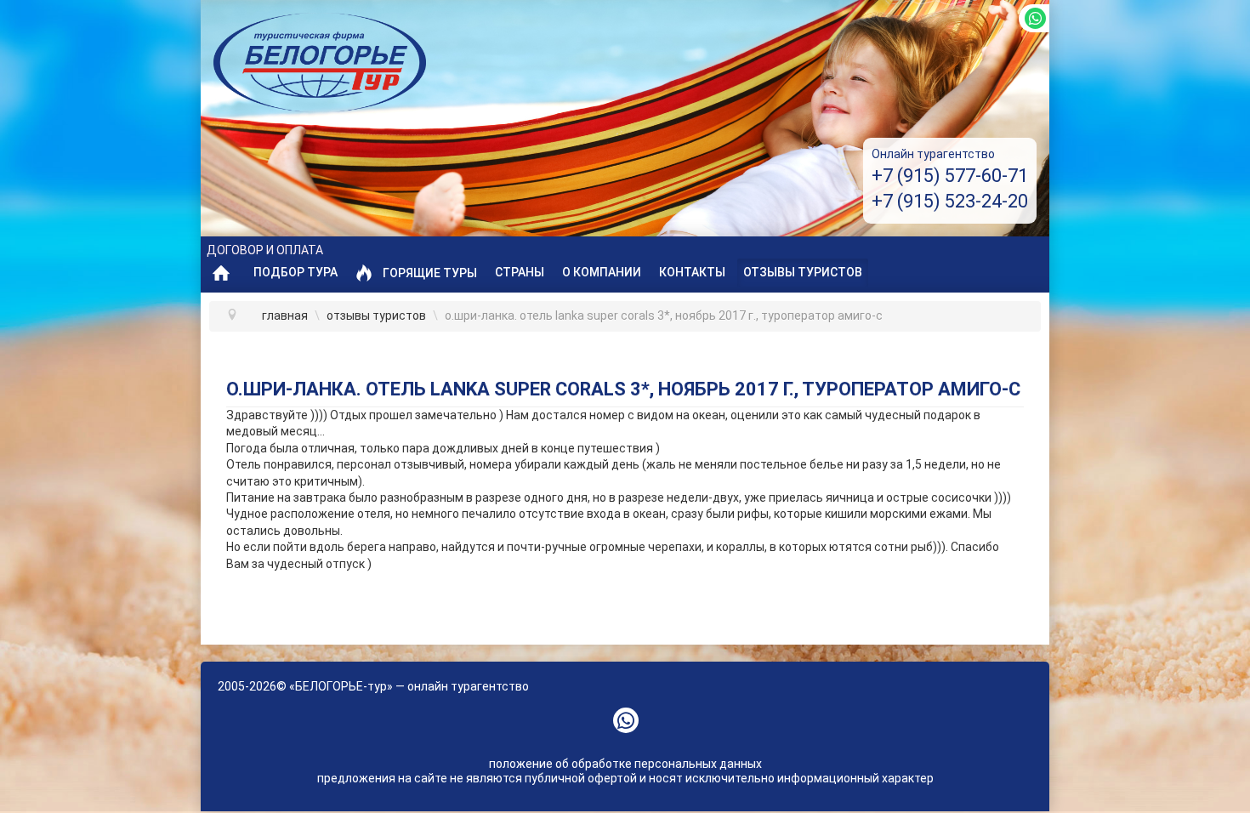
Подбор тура (295, 272)
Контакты (692, 272)
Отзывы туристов (802, 272)
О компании (601, 272)
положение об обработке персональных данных (625, 763)
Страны (519, 272)
